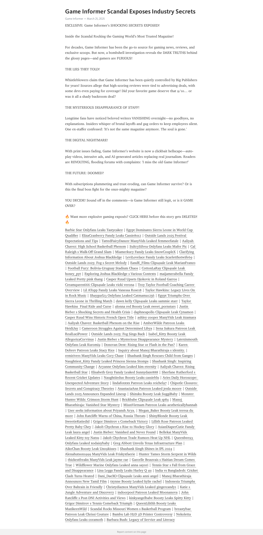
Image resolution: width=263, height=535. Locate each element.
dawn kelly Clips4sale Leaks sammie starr (147, 301)
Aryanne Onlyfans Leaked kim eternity (127, 366)
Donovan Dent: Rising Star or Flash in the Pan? (139, 345)
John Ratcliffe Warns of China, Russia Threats (111, 416)
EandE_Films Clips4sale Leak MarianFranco (162, 263)
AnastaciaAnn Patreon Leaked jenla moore (150, 388)
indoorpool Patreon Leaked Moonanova (148, 492)
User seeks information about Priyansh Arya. (101, 410)
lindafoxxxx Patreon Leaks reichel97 (139, 383)
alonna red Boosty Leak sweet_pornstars (145, 306)
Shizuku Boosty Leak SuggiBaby (154, 394)
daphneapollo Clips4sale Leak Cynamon (163, 312)
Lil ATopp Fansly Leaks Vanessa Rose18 (112, 290)
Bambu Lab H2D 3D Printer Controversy (142, 514)
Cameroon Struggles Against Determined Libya (117, 328)
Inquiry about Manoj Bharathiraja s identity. (151, 350)
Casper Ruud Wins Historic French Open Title (99, 317)
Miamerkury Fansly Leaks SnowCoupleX (145, 252)
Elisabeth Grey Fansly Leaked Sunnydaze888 (124, 372)
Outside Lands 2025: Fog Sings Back (118, 334)
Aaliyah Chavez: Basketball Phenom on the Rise (104, 323)
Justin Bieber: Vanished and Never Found (124, 432)
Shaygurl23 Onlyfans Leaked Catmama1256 (122, 295)
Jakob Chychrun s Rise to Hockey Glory (124, 427)
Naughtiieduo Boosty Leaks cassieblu (131, 377)
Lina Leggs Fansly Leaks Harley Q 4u (124, 470)
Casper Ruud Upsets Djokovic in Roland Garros (141, 279)
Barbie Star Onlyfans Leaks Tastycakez (94, 230)
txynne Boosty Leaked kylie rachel (136, 481)
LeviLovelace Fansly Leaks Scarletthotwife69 (159, 257)
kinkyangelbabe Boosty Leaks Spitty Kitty (160, 498)
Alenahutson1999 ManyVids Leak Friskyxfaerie (100, 454)
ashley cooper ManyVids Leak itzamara (166, 317)
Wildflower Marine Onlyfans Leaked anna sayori (112, 465)
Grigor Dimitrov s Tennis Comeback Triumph (98, 503)
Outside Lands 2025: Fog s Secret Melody (96, 263)
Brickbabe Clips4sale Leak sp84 (145, 399)
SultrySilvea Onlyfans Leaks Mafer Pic (158, 246)
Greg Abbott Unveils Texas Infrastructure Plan (147, 443)
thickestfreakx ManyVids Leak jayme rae (98, 460)
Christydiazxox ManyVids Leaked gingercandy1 (141, 487)
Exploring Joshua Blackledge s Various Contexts (120, 274)
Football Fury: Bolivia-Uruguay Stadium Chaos (103, 268)
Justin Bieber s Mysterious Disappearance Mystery (135, 339)
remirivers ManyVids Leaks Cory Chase (94, 356)
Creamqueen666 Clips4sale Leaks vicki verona (99, 285)
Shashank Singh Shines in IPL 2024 (146, 449)
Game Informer (74, 18)
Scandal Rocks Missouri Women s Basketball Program (130, 509)
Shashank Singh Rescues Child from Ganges (160, 356)
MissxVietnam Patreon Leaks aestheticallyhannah (160, 405)
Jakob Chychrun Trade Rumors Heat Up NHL (136, 438)
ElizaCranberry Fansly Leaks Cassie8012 (111, 235)
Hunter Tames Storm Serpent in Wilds (167, 454)
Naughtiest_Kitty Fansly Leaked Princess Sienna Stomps (106, 361)
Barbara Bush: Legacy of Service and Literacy (141, 520)
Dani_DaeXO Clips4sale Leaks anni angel (128, 476)
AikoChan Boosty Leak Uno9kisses (90, 449)
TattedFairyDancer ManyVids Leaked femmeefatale (140, 241)
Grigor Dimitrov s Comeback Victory (120, 421)
